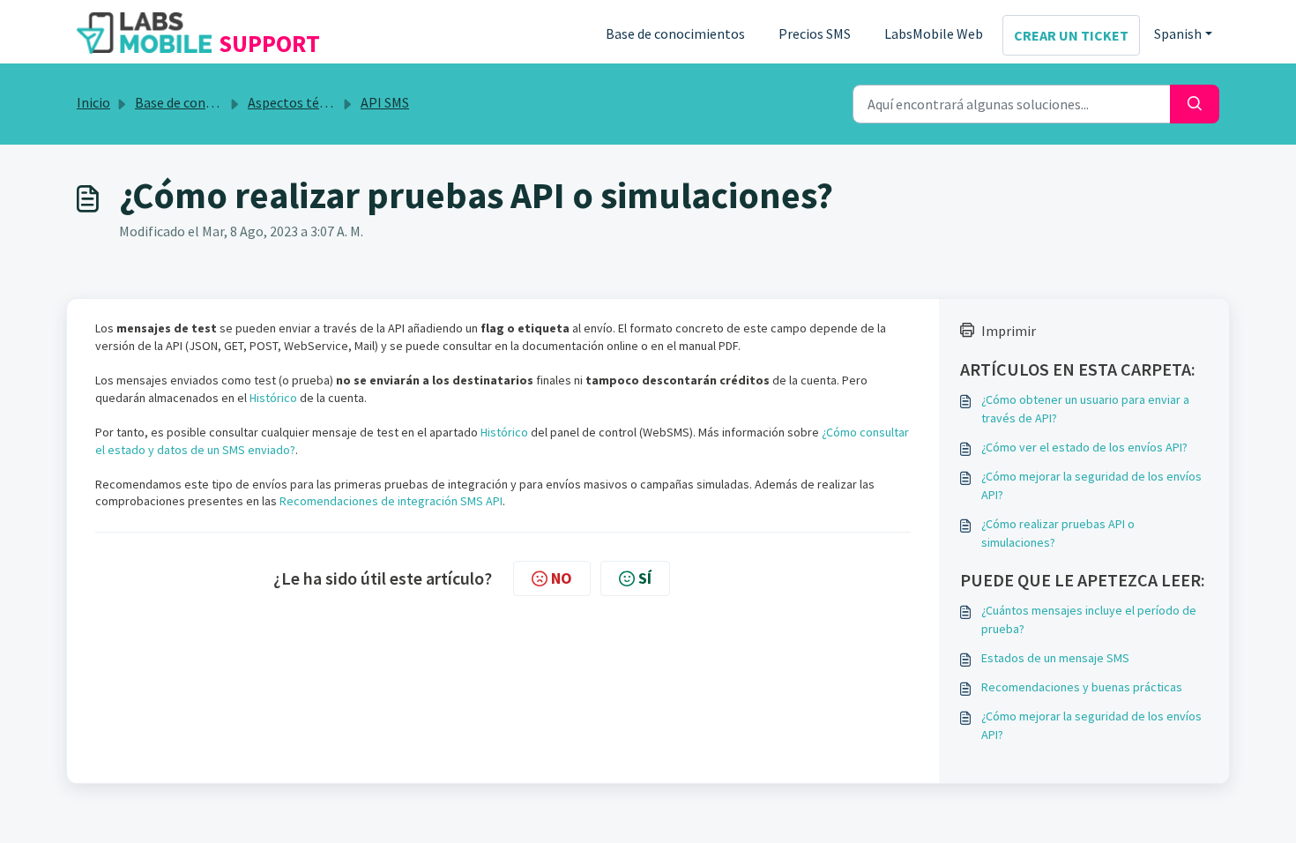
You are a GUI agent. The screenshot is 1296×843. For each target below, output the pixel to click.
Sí (645, 578)
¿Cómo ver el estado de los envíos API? (1084, 447)
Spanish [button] (1178, 33)
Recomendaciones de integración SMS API (391, 501)
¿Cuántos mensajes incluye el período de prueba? (1088, 619)
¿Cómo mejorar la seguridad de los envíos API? (1091, 485)
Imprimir (1008, 330)
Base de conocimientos (675, 33)
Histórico (273, 398)
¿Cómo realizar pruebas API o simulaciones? (1058, 533)
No (561, 578)
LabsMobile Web (933, 33)
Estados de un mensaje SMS (1055, 658)
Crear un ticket (1071, 35)
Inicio (93, 102)
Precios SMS (814, 33)
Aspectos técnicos (302, 102)
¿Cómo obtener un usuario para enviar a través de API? (1085, 409)
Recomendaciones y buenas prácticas (1081, 687)
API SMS (385, 102)
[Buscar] (1194, 104)
